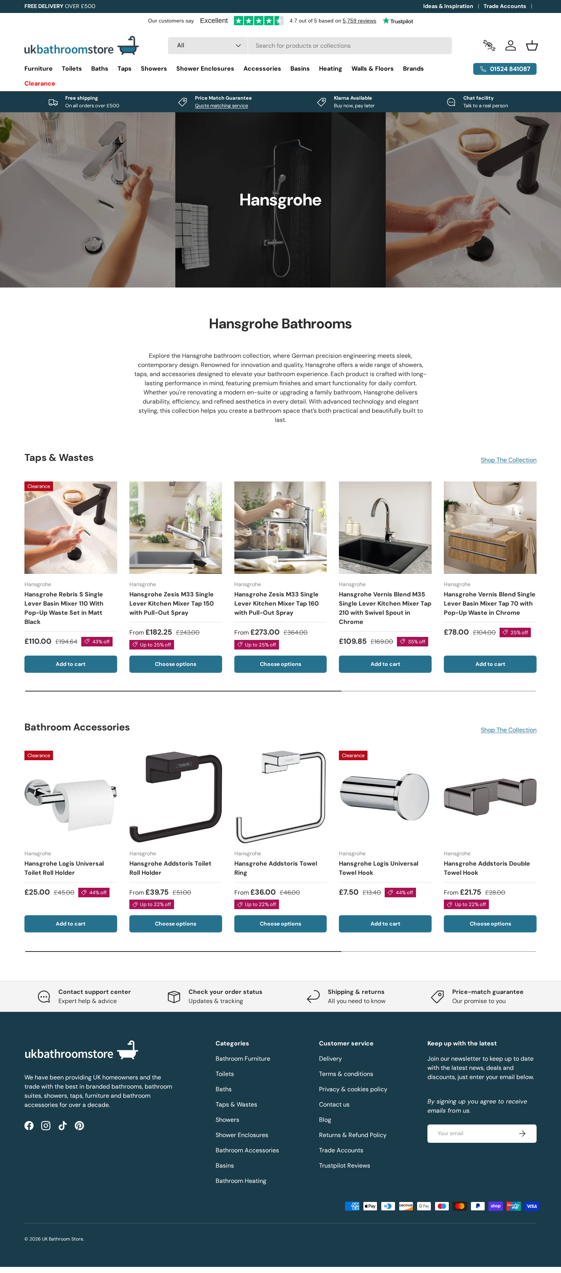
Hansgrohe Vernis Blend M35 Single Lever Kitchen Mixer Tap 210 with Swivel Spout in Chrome (385, 608)
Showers (154, 69)
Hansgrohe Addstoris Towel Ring (275, 868)
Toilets (72, 69)
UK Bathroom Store (62, 1239)
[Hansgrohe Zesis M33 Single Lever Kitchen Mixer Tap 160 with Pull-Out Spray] (280, 527)
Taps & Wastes (236, 1104)
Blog (325, 1120)
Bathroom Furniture (243, 1059)
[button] (532, 45)
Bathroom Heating (241, 1181)
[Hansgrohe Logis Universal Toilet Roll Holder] (70, 797)
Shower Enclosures (205, 69)
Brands (413, 69)
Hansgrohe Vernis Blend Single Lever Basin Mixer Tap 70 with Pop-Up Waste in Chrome (489, 603)
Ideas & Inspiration (448, 6)
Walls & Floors (372, 69)
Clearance (39, 83)
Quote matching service (221, 105)
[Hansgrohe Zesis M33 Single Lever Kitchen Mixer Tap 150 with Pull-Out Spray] (175, 527)
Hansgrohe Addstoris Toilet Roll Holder (170, 868)
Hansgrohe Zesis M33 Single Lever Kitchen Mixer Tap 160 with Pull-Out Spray (276, 603)
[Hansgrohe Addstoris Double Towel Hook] (490, 797)
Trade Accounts (505, 6)
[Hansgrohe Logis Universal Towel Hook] (385, 797)
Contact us (334, 1104)
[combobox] (310, 45)
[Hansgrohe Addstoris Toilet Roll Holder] (175, 797)
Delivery (330, 1059)
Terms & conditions (346, 1074)
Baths (99, 69)
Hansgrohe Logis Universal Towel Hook (378, 868)
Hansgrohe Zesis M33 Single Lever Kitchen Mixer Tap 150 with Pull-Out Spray (171, 603)
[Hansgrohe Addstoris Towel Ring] (280, 797)
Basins (300, 69)
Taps (125, 69)
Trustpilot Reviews (344, 1166)
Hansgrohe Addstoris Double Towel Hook (487, 868)
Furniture (38, 69)
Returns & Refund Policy (353, 1135)
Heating (330, 69)
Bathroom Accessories (247, 1150)
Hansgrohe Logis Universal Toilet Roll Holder (64, 868)
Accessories (262, 69)
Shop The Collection (509, 460)
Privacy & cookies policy (353, 1089)
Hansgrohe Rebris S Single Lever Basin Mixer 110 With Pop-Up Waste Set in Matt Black (63, 608)
